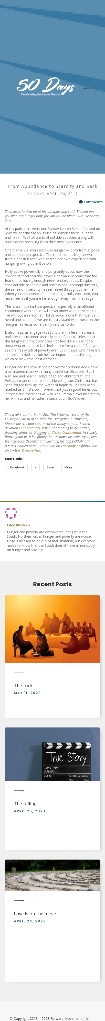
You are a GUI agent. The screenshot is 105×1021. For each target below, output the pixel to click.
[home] (44, 86)
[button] (87, 86)
